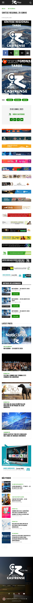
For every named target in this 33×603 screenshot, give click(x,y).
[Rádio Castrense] (16, 2)
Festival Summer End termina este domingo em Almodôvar (15, 376)
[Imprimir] (27, 53)
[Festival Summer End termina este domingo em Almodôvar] (16, 362)
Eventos (6, 373)
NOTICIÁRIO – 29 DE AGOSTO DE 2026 (21, 299)
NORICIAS (10, 100)
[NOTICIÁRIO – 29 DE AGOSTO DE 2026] (6, 301)
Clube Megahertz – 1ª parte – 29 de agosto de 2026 (21, 487)
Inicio (3, 8)
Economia (15, 533)
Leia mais (15, 293)
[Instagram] (14, 119)
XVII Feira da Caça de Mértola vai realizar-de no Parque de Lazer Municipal (14, 405)
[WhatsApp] (16, 53)
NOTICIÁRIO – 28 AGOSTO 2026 (21, 311)
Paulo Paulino (21, 599)
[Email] (22, 53)
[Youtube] (21, 119)
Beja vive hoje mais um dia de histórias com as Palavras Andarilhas (20, 525)
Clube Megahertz (17, 484)
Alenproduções (16, 601)
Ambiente (7, 432)
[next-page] (6, 547)
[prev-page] (3, 547)
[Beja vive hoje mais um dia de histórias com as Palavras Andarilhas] (6, 525)
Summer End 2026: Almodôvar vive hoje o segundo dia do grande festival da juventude (20, 512)
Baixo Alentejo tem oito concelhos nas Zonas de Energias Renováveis (15, 435)
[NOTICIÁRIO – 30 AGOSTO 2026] (6, 290)
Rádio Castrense (19, 114)
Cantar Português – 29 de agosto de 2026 (19, 500)
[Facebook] (5, 53)
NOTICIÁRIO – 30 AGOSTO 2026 (21, 288)
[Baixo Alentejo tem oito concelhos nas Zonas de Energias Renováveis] (16, 421)
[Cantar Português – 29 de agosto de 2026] (6, 499)
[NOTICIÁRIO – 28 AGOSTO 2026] (6, 313)
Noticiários (11, 8)
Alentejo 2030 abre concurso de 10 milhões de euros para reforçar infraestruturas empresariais (21, 538)
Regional (17, 100)
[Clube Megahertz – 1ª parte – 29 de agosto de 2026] (6, 487)
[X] (11, 53)
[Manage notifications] (4, 599)
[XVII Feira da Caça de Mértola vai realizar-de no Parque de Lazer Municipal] (16, 391)
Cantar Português (18, 497)
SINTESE (25, 100)
